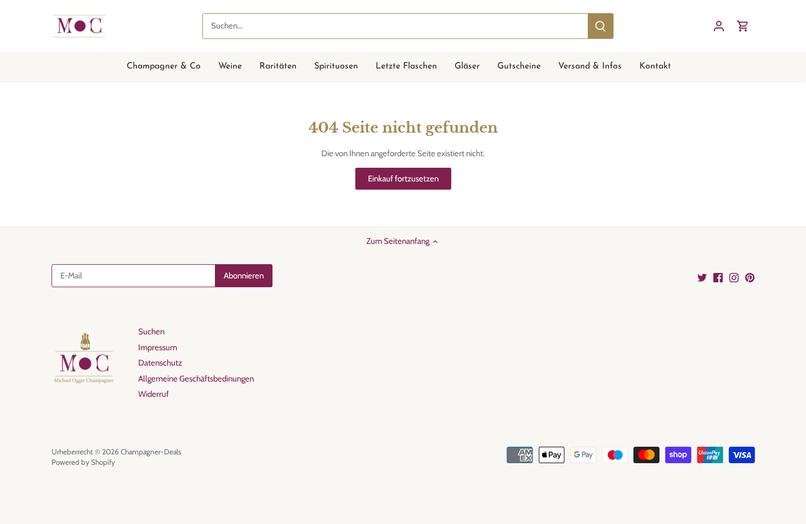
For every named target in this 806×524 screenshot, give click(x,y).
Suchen (151, 332)
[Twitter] (702, 277)
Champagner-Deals (151, 451)
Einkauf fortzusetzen (403, 179)
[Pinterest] (749, 277)
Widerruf (153, 394)
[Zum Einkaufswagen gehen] (743, 26)
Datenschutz (160, 363)
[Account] (719, 26)
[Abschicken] (600, 26)
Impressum (157, 347)
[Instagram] (734, 277)
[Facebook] (718, 277)
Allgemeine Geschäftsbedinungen (196, 379)
